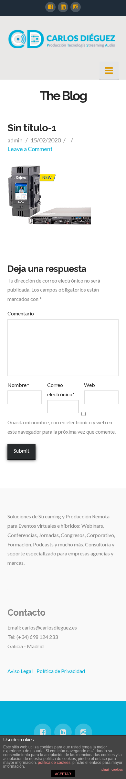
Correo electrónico (61, 389)
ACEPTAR (63, 774)
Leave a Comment (30, 148)
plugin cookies (112, 769)
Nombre (18, 385)
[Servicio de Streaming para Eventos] (62, 38)
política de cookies (54, 762)
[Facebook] (50, 7)
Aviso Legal (20, 671)
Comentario (20, 313)
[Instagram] (75, 7)
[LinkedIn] (63, 7)
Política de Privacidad (61, 671)
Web (89, 385)
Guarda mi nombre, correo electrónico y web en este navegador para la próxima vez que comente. (61, 427)
